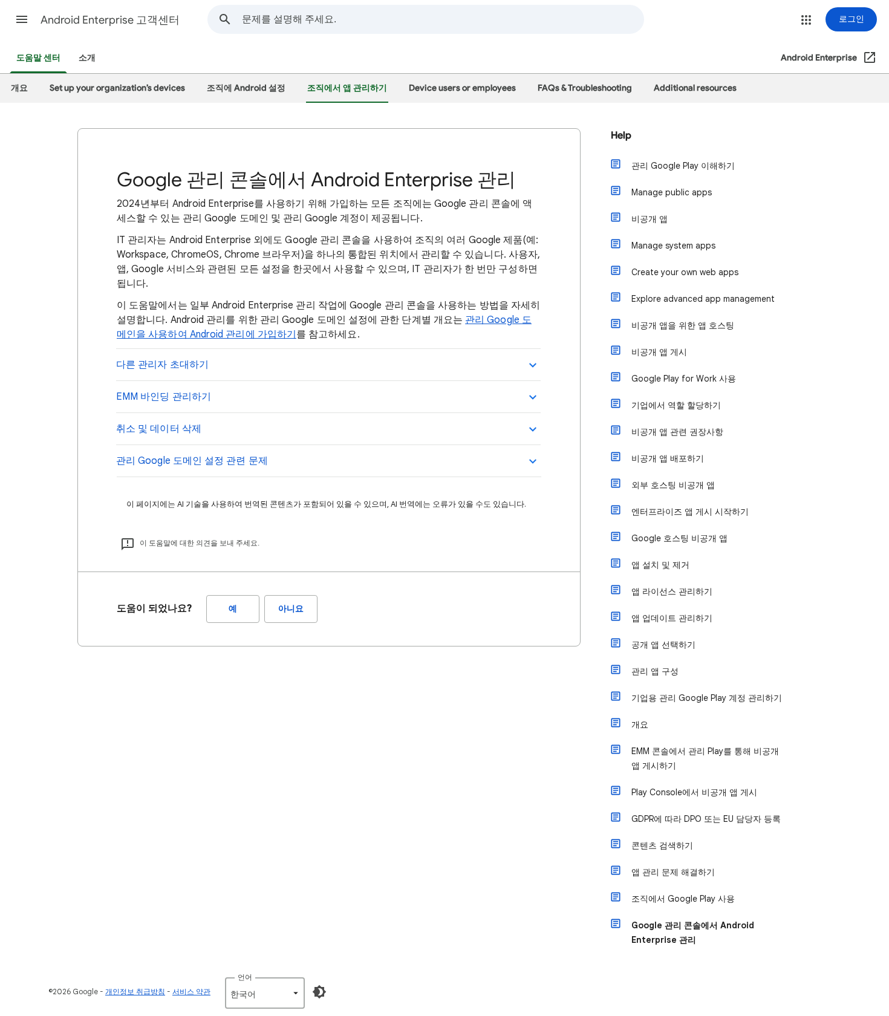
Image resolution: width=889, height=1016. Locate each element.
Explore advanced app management (703, 298)
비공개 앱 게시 (659, 352)
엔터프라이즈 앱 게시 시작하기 (690, 511)
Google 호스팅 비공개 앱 (679, 538)
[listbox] (265, 993)
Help (621, 135)
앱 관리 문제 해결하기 (673, 872)
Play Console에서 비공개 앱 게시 (694, 792)
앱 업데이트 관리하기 (671, 618)
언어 (245, 977)
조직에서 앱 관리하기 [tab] (347, 88)
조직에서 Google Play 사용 (683, 898)
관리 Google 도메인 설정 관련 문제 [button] (192, 461)
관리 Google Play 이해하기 (683, 165)
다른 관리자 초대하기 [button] (162, 365)
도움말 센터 (38, 58)
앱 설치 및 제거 (660, 564)
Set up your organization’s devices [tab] (117, 88)
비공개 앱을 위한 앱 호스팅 (682, 325)
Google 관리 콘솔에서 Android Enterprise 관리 (692, 932)
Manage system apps (673, 245)
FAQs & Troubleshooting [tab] (585, 88)
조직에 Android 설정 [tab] (246, 88)
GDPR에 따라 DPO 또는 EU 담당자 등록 (706, 818)
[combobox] (442, 19)
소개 (87, 58)
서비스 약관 (191, 991)
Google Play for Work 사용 (683, 378)
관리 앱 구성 (655, 671)
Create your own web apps (684, 272)
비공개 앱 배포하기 (667, 458)
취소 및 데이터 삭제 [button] (158, 429)
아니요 (291, 609)
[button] (21, 19)
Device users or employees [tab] (462, 88)
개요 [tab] (19, 88)
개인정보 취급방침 (135, 991)
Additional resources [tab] (695, 88)
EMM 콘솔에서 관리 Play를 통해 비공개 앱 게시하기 (705, 758)
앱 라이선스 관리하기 (671, 591)
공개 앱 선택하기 (663, 644)
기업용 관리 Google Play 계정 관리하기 (706, 697)
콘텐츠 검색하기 (662, 845)
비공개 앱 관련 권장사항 (677, 431)
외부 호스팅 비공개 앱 (673, 485)
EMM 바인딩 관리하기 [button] (163, 397)
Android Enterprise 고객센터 (110, 20)
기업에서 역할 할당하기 (676, 405)
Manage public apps (671, 192)
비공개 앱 (649, 218)
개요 (639, 724)
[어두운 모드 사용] (319, 991)
